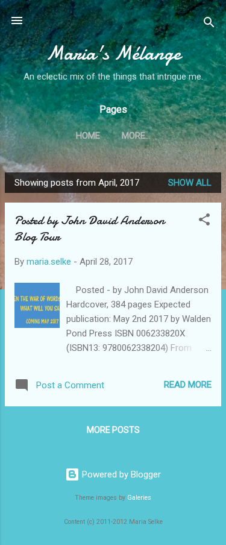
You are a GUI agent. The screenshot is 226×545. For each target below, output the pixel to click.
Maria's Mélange (113, 53)
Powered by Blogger (120, 474)
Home (88, 135)
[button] (204, 221)
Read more (188, 384)
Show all (190, 182)
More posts (113, 430)
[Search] (209, 24)
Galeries (139, 498)
